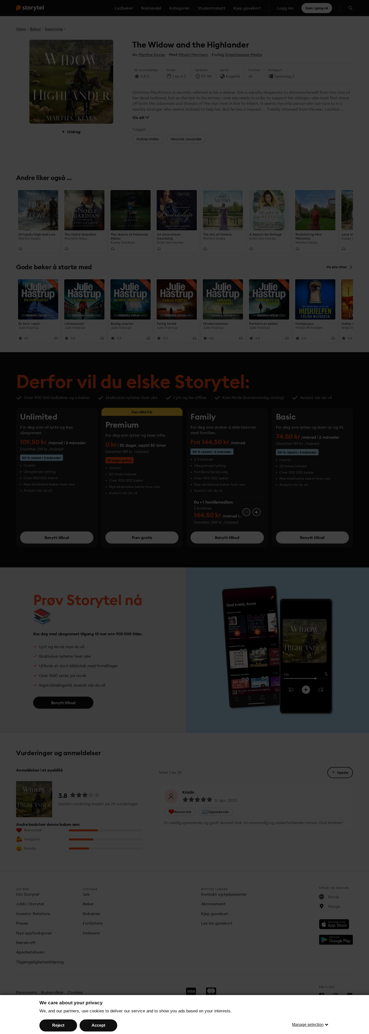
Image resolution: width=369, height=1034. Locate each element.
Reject (58, 1025)
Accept (98, 1025)
